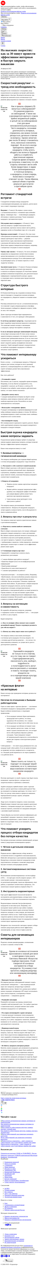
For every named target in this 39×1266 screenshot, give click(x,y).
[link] (4, 33)
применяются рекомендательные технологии (16, 1246)
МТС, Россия (32, 1153)
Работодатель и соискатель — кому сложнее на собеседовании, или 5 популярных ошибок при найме (18, 1145)
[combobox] (9, 1260)
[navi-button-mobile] (3, 43)
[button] (3, 37)
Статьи (3, 45)
